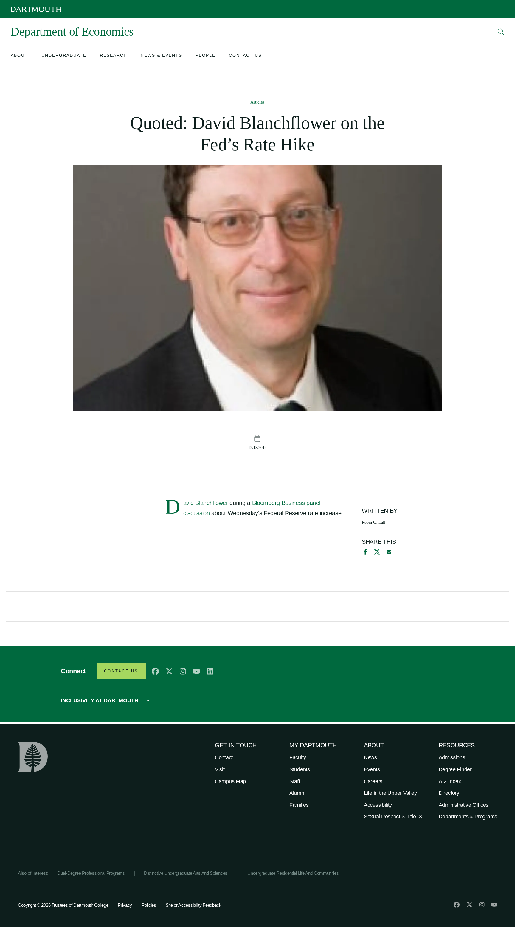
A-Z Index (450, 781)
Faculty (297, 757)
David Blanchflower (205, 503)
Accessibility (378, 805)
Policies (149, 905)
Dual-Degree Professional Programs (91, 873)
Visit (220, 769)
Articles (257, 102)
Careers (373, 781)
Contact (224, 757)
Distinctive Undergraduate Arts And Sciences (186, 873)
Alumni (297, 793)
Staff (294, 781)
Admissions (452, 757)
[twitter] (169, 671)
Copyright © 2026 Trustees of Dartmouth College (63, 905)
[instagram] (183, 671)
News (370, 757)
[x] (377, 551)
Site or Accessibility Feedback (193, 905)
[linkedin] (210, 671)
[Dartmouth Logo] (36, 9)
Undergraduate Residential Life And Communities (293, 873)
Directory (449, 793)
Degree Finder (455, 769)
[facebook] (364, 551)
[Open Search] (501, 31)
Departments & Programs (468, 817)
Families (299, 805)
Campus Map (230, 781)
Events (372, 769)
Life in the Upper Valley (390, 793)
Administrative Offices (463, 805)
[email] (389, 552)
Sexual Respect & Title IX (393, 817)
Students (299, 769)
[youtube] (196, 671)
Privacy (125, 905)
